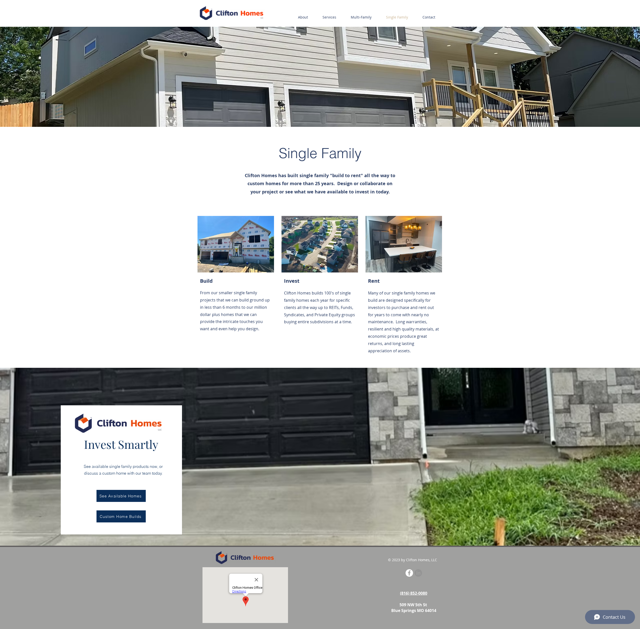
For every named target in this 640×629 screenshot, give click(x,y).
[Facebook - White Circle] (409, 573)
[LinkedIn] (418, 573)
